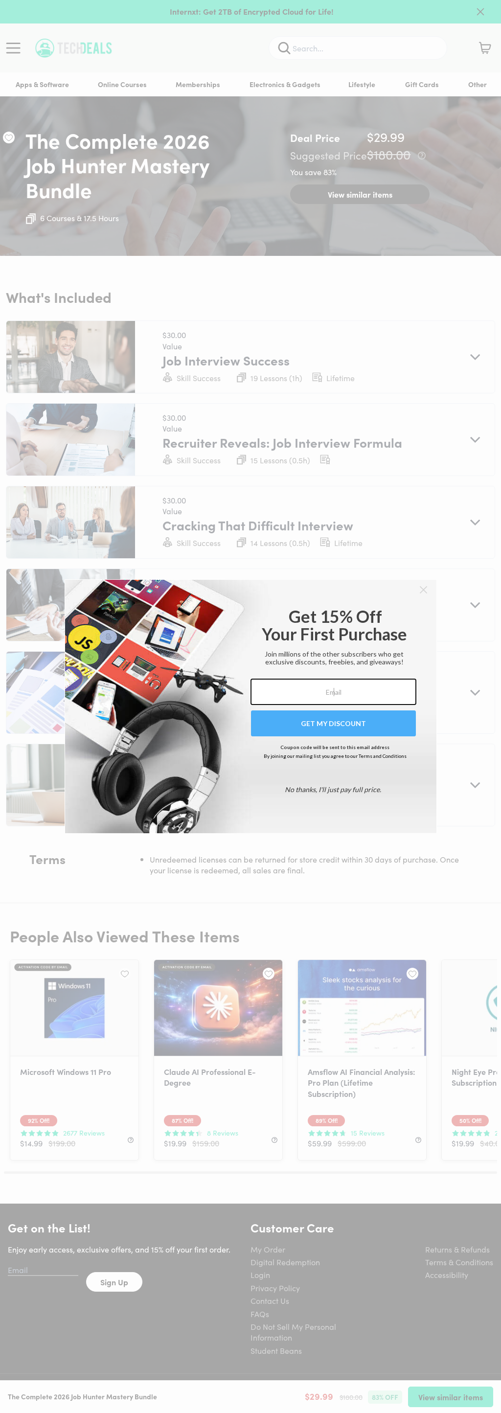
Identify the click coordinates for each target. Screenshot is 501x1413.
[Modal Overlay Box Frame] (251, 706)
